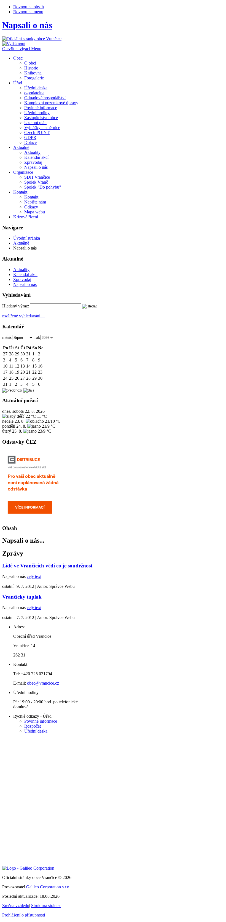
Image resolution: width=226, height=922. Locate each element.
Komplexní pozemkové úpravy (51, 102)
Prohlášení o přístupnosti (23, 915)
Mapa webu (34, 212)
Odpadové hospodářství (45, 97)
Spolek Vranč (36, 182)
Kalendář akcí (36, 157)
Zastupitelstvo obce (41, 117)
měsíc (7, 337)
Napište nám (35, 202)
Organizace (23, 172)
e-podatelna (34, 92)
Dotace (30, 142)
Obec (18, 58)
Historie (31, 68)
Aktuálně (21, 147)
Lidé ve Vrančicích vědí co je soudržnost (47, 566)
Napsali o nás (36, 167)
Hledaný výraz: (15, 306)
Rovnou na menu (28, 11)
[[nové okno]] (28, 868)
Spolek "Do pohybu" (42, 187)
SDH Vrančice (37, 177)
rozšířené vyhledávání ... (23, 315)
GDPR (30, 137)
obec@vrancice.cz (43, 683)
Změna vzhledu (15, 905)
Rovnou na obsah (28, 6)
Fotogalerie (34, 78)
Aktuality (32, 152)
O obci (30, 63)
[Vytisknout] (13, 43)
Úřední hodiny (37, 112)
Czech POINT (37, 132)
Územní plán (35, 122)
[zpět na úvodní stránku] (31, 38)
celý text (34, 576)
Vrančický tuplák (22, 597)
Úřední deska (35, 87)
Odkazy (31, 207)
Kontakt (20, 192)
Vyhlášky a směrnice (42, 127)
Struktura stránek (46, 905)
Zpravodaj (33, 162)
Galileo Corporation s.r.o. (48, 887)
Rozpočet (32, 726)
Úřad (17, 83)
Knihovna (33, 73)
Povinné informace (40, 107)
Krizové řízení (25, 217)
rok (37, 337)
